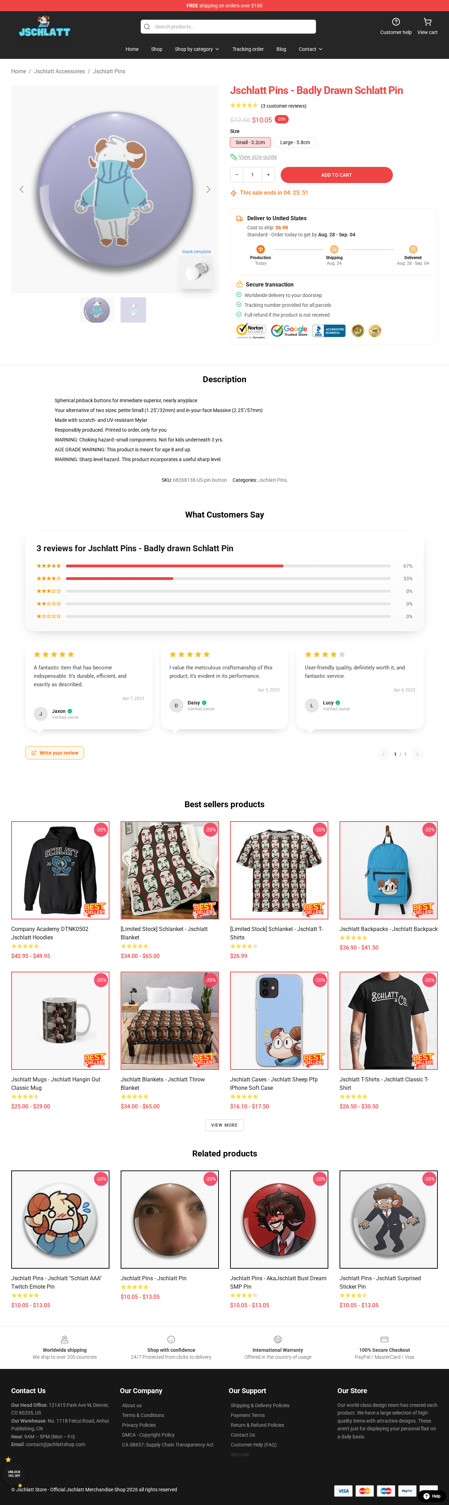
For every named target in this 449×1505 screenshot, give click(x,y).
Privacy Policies (139, 1425)
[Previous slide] (22, 189)
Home (18, 71)
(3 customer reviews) (284, 106)
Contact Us (243, 1435)
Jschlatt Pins (109, 71)
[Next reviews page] (417, 754)
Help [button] (436, 1496)
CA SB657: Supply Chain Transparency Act (168, 1444)
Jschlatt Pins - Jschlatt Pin (154, 1278)
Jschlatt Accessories (59, 71)
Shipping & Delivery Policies (260, 1405)
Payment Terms (248, 1415)
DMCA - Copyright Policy (148, 1435)
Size (235, 131)
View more (224, 1125)
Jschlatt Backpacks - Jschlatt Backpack (389, 929)
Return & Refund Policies (257, 1425)
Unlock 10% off (14, 1474)
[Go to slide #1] (97, 310)
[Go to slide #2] (133, 310)
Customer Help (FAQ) (254, 1444)
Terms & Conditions (143, 1415)
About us (132, 1405)
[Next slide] (208, 189)
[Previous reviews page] (383, 754)
